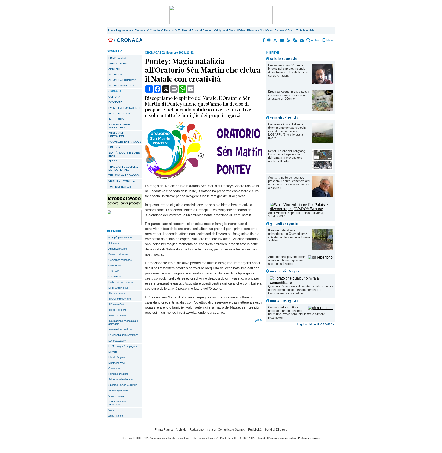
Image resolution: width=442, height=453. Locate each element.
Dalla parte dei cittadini (120, 282)
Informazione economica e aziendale (123, 322)
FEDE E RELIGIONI (119, 113)
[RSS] (289, 40)
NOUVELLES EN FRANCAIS (124, 141)
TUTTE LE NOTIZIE (119, 186)
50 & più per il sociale (120, 237)
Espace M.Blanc (285, 30)
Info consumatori (117, 315)
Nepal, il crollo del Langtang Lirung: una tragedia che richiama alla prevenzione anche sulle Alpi (286, 156)
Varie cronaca (116, 396)
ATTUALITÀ (115, 74)
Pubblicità (254, 429)
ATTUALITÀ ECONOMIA (122, 80)
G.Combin (153, 30)
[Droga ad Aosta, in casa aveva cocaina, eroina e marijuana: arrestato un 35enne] (322, 110)
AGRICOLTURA (117, 63)
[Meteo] (295, 40)
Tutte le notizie (305, 30)
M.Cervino (206, 30)
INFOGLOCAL (116, 119)
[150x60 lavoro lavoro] (124, 207)
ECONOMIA (115, 102)
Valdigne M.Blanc (225, 30)
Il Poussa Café (116, 304)
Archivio (315, 40)
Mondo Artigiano (117, 357)
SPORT (112, 161)
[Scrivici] (302, 40)
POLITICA (114, 147)
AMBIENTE (114, 69)
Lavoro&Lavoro (117, 340)
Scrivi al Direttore (275, 429)
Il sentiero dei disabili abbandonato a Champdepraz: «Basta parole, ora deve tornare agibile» (289, 235)
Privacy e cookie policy (282, 438)
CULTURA (114, 96)
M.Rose (193, 30)
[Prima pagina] (110, 40)
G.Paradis (167, 30)
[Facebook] (263, 40)
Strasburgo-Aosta (118, 390)
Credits (262, 438)
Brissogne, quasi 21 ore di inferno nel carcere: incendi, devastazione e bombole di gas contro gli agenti (289, 70)
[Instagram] (269, 40)
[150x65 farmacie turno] (124, 224)
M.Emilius (181, 30)
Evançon (140, 30)
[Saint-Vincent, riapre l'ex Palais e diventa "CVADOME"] (301, 209)
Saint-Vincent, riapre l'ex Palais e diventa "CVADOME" (295, 214)
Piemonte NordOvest (260, 30)
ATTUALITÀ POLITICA (121, 85)
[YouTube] (282, 40)
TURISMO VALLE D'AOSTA (124, 175)
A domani (113, 243)
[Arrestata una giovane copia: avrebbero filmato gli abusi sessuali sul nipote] (320, 257)
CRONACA (114, 91)
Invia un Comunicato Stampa (225, 429)
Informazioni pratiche (120, 329)
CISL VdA (113, 271)
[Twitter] (275, 40)
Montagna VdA (116, 362)
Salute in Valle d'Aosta (120, 379)
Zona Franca (115, 415)
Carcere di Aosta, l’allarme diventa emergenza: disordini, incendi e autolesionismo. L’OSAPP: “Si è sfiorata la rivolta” (287, 131)
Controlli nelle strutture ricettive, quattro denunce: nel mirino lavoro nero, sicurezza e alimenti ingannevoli (296, 312)
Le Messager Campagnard (123, 346)
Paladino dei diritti (118, 374)
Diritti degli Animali (118, 287)
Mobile (330, 40)
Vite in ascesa (116, 410)
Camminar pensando (120, 260)
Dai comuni (114, 276)
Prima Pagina (116, 30)
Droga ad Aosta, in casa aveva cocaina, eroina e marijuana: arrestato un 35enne (288, 95)
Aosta (129, 30)
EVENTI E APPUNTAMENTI (124, 108)
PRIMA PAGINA (117, 58)
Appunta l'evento (117, 248)
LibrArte (112, 351)
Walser (241, 30)
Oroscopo (114, 368)
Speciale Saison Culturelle (122, 385)
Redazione (196, 429)
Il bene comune (116, 293)
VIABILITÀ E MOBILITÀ (121, 181)
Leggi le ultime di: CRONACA (316, 324)
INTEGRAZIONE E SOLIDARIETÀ (119, 126)
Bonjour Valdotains (118, 254)
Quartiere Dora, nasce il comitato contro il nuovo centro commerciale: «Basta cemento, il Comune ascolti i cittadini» (300, 290)
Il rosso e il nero (117, 309)
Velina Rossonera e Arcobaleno (119, 403)
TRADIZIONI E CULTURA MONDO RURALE (123, 168)
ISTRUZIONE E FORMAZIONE (117, 134)
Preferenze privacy (309, 438)
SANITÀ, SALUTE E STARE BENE (124, 154)
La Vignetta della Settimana (123, 335)
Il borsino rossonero (119, 298)
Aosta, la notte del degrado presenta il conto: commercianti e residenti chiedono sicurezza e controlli (289, 183)
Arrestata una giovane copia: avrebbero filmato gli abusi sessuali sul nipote (287, 260)
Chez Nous (114, 265)
